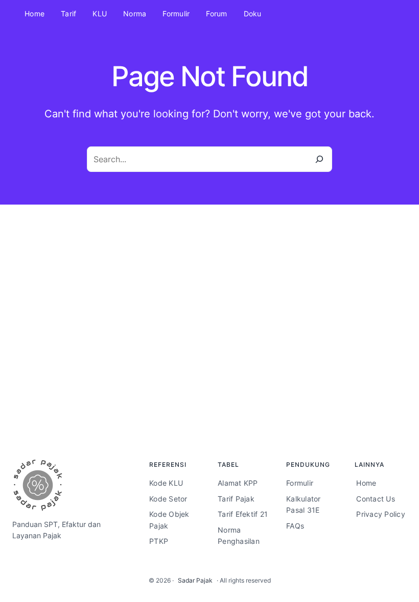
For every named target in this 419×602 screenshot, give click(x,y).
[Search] (319, 159)
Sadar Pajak (195, 580)
